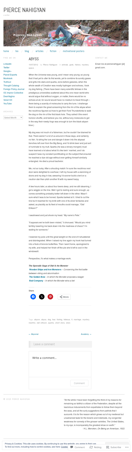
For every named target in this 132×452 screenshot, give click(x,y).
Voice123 (7, 99)
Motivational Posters (73, 51)
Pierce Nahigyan (24, 10)
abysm (37, 319)
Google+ (7, 70)
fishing (59, 319)
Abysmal (33, 334)
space (31, 67)
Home (6, 51)
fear (53, 319)
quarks (51, 322)
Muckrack (7, 78)
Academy (86, 334)
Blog (27, 51)
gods (71, 64)
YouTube (7, 103)
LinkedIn (7, 63)
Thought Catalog (11, 85)
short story (60, 322)
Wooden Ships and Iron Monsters (45, 269)
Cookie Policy (67, 446)
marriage (77, 319)
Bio (16, 51)
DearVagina (9, 96)
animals (65, 64)
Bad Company (36, 280)
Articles (39, 51)
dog (49, 319)
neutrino (32, 322)
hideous (67, 319)
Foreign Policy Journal (13, 89)
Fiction (53, 51)
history (77, 64)
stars (68, 322)
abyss (43, 319)
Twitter (6, 67)
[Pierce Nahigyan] (66, 34)
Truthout (7, 81)
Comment (79, 383)
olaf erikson (42, 322)
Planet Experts (10, 74)
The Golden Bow (37, 276)
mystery (85, 64)
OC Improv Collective (13, 92)
